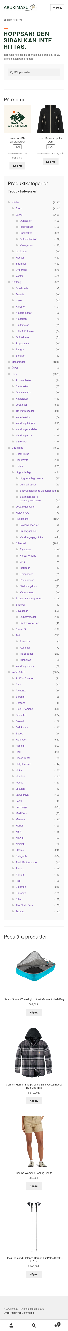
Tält (18, 635)
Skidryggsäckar (28, 531)
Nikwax (20, 838)
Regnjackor (26, 227)
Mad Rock (21, 813)
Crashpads (22, 288)
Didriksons (22, 727)
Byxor (19, 208)
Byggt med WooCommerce (19, 1312)
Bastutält (25, 641)
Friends (20, 294)
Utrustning (17, 447)
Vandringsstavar (25, 666)
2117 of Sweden (25, 678)
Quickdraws (22, 337)
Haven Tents (23, 758)
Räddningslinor (28, 586)
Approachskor (23, 380)
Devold (20, 721)
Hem (9, 19)
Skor (14, 374)
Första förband (28, 555)
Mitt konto (11, 1325)
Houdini (20, 776)
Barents (20, 696)
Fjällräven (21, 739)
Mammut (20, 819)
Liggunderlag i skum (31, 478)
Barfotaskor (22, 386)
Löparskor (21, 404)
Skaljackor (26, 233)
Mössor (20, 257)
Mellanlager (18, 362)
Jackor (19, 214)
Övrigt (15, 368)
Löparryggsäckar (25, 506)
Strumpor (21, 263)
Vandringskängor (25, 423)
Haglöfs (20, 745)
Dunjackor (25, 220)
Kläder (15, 202)
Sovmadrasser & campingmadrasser (30, 498)
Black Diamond (24, 709)
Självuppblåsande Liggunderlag (38, 490)
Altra (18, 684)
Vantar (19, 276)
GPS (22, 561)
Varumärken (18, 672)
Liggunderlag (23, 472)
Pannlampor (27, 580)
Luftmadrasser (28, 484)
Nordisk (20, 844)
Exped (19, 733)
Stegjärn (20, 355)
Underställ (21, 270)
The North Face (24, 905)
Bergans (20, 703)
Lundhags (21, 807)
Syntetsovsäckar (29, 623)
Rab (18, 881)
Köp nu (17, 166)
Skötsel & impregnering (29, 598)
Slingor (20, 349)
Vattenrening (27, 592)
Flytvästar (25, 549)
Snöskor (20, 604)
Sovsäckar (22, 611)
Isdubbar (25, 568)
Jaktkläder (21, 251)
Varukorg (52, 1322)
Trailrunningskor (25, 411)
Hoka (19, 770)
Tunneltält (25, 660)
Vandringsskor (24, 435)
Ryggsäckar (22, 519)
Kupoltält (25, 647)
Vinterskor (21, 441)
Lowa (19, 801)
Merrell (20, 825)
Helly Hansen (23, 764)
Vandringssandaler (26, 429)
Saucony (21, 893)
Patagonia (21, 856)
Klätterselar (22, 325)
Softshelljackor (28, 239)
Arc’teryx (21, 690)
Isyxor (19, 300)
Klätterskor (22, 398)
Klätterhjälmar (23, 313)
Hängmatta (22, 460)
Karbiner (20, 306)
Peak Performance (26, 862)
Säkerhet (21, 543)
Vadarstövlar (23, 417)
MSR (19, 831)
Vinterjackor (26, 245)
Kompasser (26, 574)
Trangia (20, 911)
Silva (19, 899)
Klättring (16, 282)
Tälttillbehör (26, 653)
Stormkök (21, 629)
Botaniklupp (22, 454)
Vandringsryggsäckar (32, 537)
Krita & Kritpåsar (25, 331)
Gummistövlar (23, 392)
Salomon (21, 887)
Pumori (20, 874)
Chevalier (21, 715)
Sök (34, 1325)
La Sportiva (22, 795)
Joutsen (20, 788)
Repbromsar (23, 343)
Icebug (19, 782)
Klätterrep (21, 319)
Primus (20, 868)
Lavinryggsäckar (29, 525)
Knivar (19, 466)
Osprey (20, 850)
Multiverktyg (22, 512)
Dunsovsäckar (28, 617)
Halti (18, 752)
